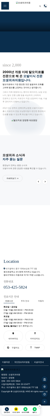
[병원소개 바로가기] (44, 379)
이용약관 (6, 362)
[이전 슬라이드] (38, 181)
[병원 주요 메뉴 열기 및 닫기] (44, 402)
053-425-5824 (15, 287)
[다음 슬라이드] (45, 181)
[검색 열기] (40, 6)
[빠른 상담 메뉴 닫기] (39, 406)
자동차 (41, 301)
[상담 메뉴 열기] (45, 6)
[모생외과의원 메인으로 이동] (25, 4)
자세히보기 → (12, 178)
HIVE (28, 391)
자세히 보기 (25, 235)
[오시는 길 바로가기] (44, 387)
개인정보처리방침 (22, 362)
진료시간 (9, 301)
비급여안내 (39, 362)
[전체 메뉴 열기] (5, 6)
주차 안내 (25, 301)
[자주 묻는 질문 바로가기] (44, 394)
